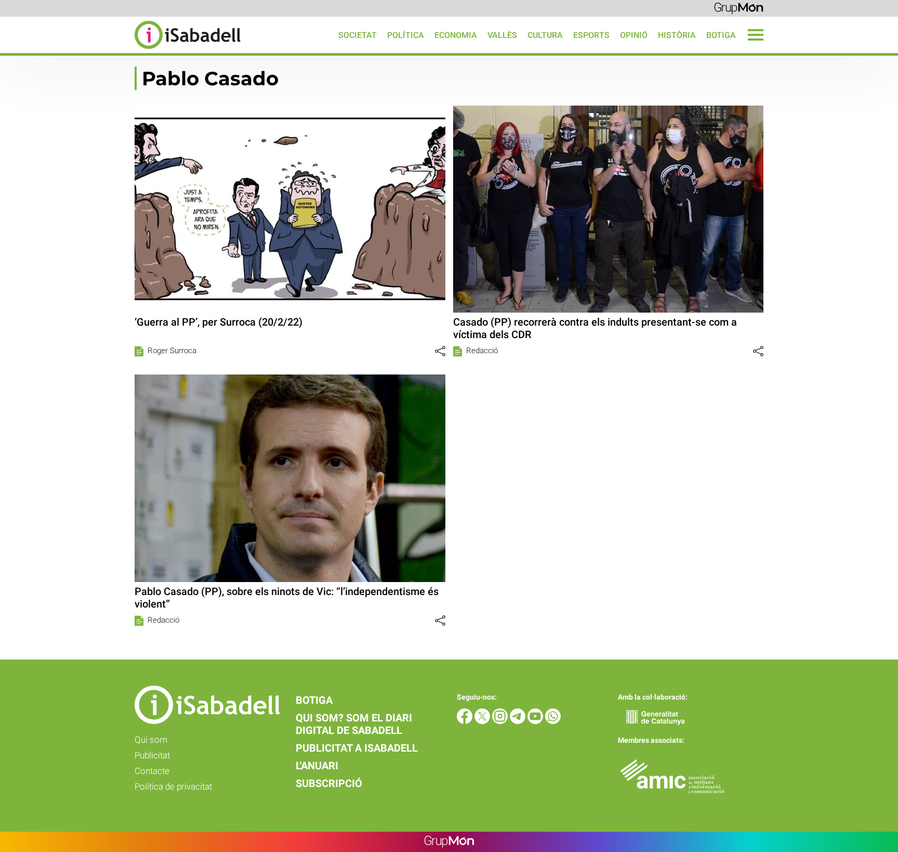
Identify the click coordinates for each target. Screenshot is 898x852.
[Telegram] (518, 721)
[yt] (536, 721)
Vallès (502, 35)
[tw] (483, 721)
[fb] (465, 721)
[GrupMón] (738, 7)
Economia (455, 35)
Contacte (152, 771)
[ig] (501, 721)
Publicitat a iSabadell (357, 748)
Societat (357, 35)
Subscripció (329, 783)
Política (405, 35)
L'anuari (317, 765)
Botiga (721, 35)
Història (677, 35)
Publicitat (152, 755)
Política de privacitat (173, 786)
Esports (591, 35)
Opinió (634, 35)
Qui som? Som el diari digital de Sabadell (354, 724)
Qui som (151, 739)
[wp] (553, 721)
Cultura (545, 35)
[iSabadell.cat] (120, 50)
